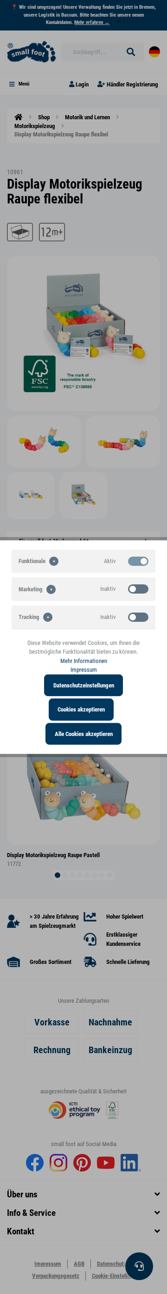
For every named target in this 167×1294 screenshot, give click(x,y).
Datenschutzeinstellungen (83, 684)
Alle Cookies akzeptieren (84, 733)
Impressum (84, 669)
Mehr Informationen (83, 660)
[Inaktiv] (138, 589)
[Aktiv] (138, 560)
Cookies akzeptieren (81, 709)
